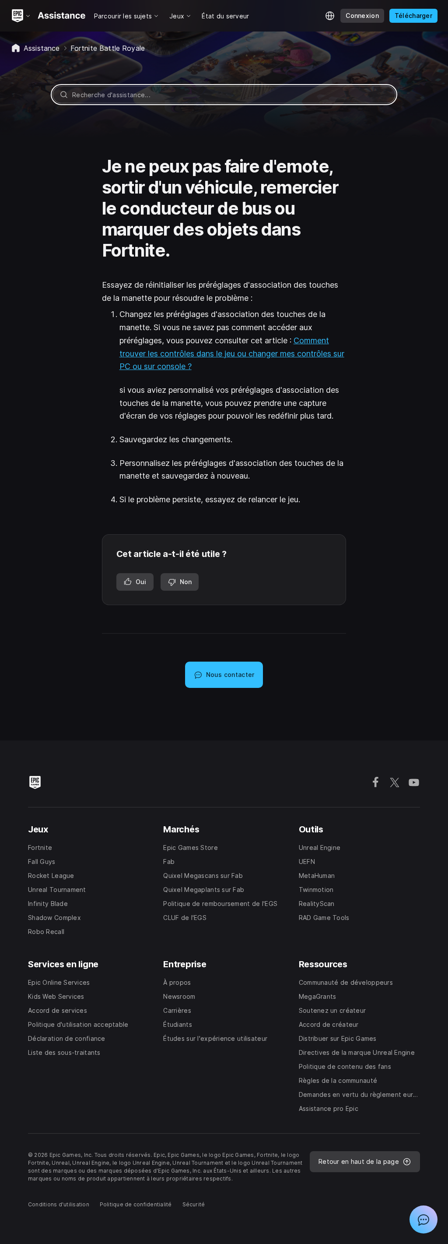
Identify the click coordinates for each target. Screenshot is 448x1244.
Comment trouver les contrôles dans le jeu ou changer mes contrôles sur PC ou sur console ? (231, 353)
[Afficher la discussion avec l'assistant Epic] (424, 1219)
